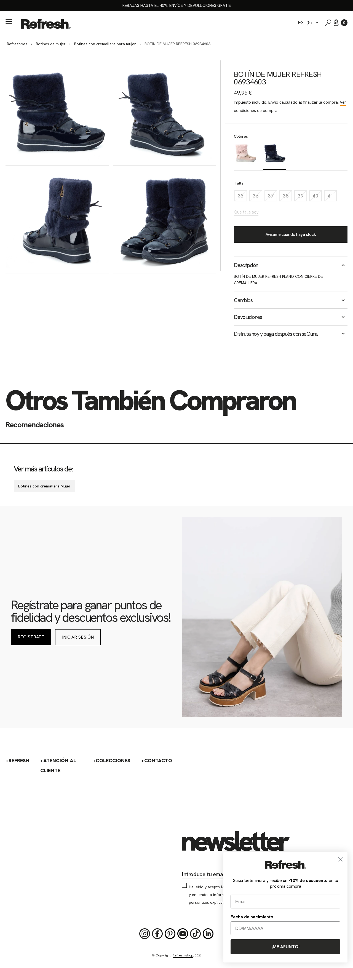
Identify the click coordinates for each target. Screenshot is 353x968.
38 (287, 197)
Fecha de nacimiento (252, 917)
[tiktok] (195, 933)
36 (257, 197)
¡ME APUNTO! (285, 947)
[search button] (328, 22)
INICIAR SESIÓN (78, 637)
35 (242, 197)
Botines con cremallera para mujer (105, 43)
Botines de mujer (51, 43)
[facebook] (157, 933)
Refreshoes (17, 43)
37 (272, 197)
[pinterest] (170, 933)
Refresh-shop (183, 955)
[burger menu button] (9, 21)
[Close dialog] (340, 859)
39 (302, 197)
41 (332, 197)
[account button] (336, 22)
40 (317, 197)
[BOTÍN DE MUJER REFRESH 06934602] (245, 156)
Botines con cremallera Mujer (44, 486)
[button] (344, 22)
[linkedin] (208, 933)
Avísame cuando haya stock (291, 234)
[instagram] (144, 933)
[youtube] (182, 933)
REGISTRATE (31, 637)
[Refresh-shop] (46, 24)
